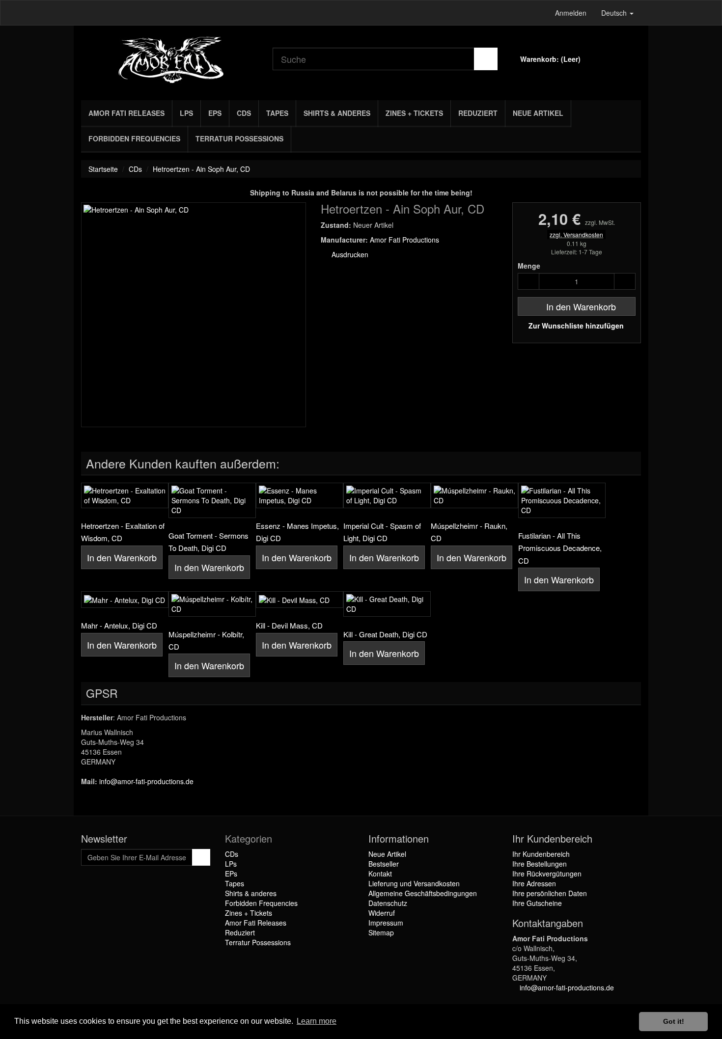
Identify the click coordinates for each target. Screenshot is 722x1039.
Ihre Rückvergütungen (547, 873)
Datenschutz (387, 903)
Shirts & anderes (337, 113)
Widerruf (381, 913)
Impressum (385, 923)
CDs (244, 113)
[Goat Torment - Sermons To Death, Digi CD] (212, 500)
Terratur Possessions (239, 138)
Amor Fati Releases (126, 113)
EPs (215, 113)
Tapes (277, 113)
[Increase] (625, 281)
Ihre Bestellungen (539, 864)
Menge (529, 266)
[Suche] (486, 59)
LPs (186, 113)
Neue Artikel (538, 113)
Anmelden (570, 13)
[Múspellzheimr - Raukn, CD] (474, 495)
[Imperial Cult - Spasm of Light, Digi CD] (387, 495)
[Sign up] (201, 857)
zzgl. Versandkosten (576, 234)
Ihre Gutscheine (537, 903)
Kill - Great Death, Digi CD (385, 634)
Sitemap (381, 932)
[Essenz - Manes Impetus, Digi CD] (299, 495)
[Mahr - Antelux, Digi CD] (124, 599)
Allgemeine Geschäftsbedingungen (422, 893)
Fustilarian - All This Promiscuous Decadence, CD (560, 548)
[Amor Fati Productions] (169, 60)
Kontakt (380, 873)
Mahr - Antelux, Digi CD (119, 625)
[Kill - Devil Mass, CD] (299, 599)
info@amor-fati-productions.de (146, 781)
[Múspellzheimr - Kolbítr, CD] (212, 604)
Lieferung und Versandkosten (414, 883)
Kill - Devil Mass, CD (289, 625)
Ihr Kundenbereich (541, 854)
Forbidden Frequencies (134, 138)
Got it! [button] (673, 1021)
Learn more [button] (316, 1021)
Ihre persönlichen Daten (549, 893)
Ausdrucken (349, 254)
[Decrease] (528, 281)
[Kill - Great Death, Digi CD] (387, 604)
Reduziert (478, 113)
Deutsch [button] (615, 13)
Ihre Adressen (534, 883)
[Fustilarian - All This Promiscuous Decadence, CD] (562, 500)
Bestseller (383, 864)
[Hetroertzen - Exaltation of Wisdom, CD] (124, 495)
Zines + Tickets (414, 113)
